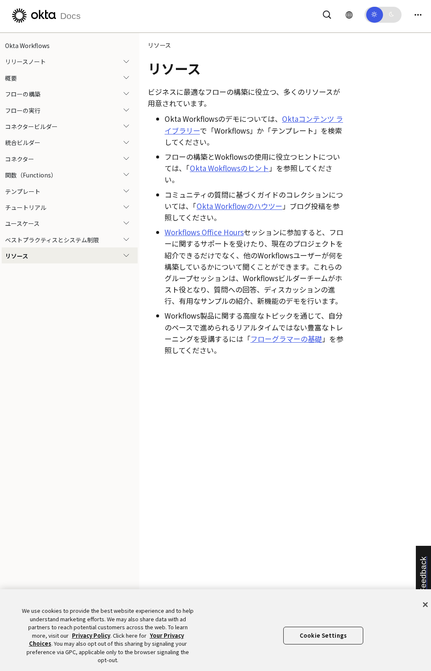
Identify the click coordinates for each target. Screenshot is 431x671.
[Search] (327, 13)
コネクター (19, 159)
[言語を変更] (349, 14)
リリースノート (25, 61)
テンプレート (22, 191)
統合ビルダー (22, 142)
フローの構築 (22, 94)
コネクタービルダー (31, 126)
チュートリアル (25, 207)
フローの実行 (22, 110)
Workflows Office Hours (204, 232)
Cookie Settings (323, 635)
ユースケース (22, 223)
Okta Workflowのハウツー (239, 206)
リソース (16, 256)
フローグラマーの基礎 (286, 338)
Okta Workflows (27, 45)
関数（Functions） (31, 175)
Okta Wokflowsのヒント (229, 168)
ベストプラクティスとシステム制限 (52, 240)
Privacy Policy (91, 635)
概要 (11, 78)
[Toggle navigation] (418, 14)
